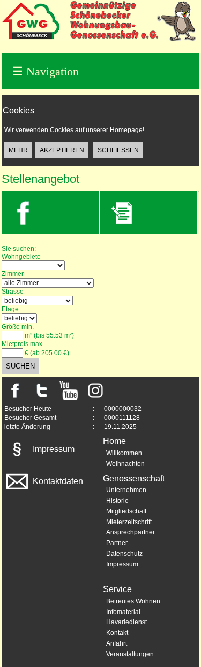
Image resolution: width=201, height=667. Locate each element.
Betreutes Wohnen (133, 601)
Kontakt (117, 633)
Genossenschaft (134, 478)
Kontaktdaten (57, 481)
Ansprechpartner (130, 532)
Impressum (53, 449)
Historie (117, 500)
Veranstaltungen (130, 654)
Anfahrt (116, 643)
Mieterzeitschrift (129, 522)
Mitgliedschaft (126, 511)
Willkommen (124, 453)
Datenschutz (124, 553)
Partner (117, 543)
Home (114, 441)
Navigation (45, 71)
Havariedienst (126, 622)
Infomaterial (123, 612)
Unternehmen (126, 490)
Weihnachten (125, 463)
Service (117, 589)
